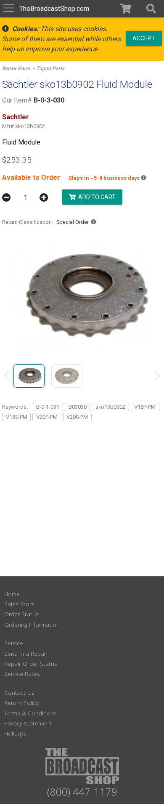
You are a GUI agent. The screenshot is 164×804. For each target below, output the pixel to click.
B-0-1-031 (47, 407)
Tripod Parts (50, 68)
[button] (151, 8)
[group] (29, 375)
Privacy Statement (28, 723)
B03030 (78, 407)
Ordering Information (32, 624)
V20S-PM (77, 417)
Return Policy (21, 703)
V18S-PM (16, 417)
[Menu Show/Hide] (8, 8)
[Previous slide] (7, 375)
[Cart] (126, 8)
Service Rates (22, 674)
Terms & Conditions (30, 713)
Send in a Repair (26, 653)
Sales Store (19, 604)
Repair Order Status (30, 663)
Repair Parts (16, 68)
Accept (143, 37)
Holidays (15, 733)
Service (13, 643)
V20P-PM (47, 417)
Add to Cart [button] (96, 197)
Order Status (21, 614)
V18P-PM (145, 407)
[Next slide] (157, 375)
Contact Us (19, 692)
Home (12, 594)
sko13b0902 (110, 407)
